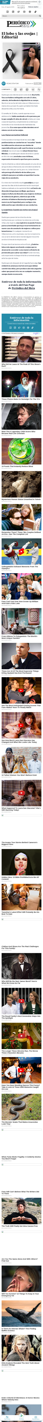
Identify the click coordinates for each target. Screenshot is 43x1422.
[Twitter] (19, 12)
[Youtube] (24, 12)
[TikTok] (35, 12)
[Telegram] (33, 89)
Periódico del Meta (23, 288)
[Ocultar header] (39, 2)
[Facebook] (7, 12)
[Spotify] (30, 12)
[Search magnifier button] (40, 16)
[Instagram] (13, 12)
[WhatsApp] (27, 89)
